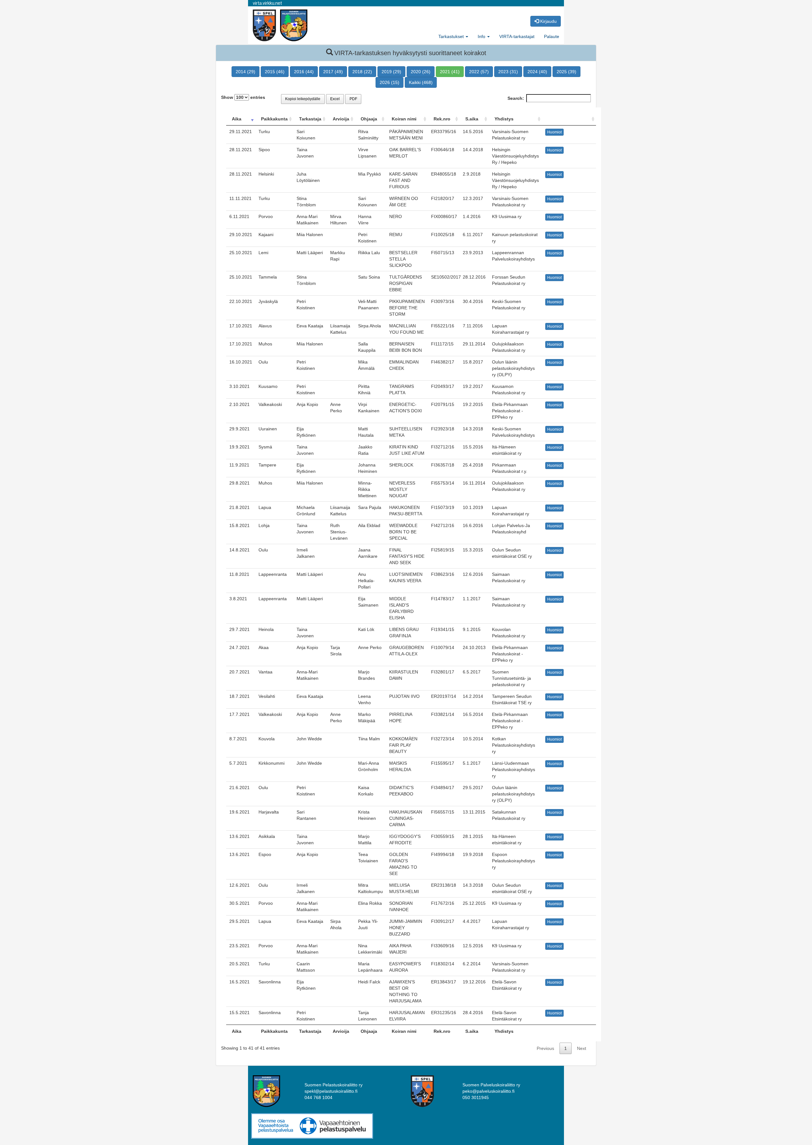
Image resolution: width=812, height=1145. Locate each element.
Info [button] (482, 36)
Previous (545, 1048)
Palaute (551, 36)
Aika (236, 118)
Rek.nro (442, 118)
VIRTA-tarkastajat (516, 36)
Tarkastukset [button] (451, 36)
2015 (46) (275, 71)
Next (581, 1048)
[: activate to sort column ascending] (569, 119)
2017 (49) (333, 71)
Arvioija (341, 118)
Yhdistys (504, 118)
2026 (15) (389, 82)
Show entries (243, 97)
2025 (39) (566, 71)
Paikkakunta (274, 118)
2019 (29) (391, 71)
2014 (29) (245, 71)
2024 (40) (537, 71)
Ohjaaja (369, 118)
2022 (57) (479, 71)
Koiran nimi (404, 118)
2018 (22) (362, 71)
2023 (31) (508, 71)
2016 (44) (304, 71)
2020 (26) (420, 71)
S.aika (471, 118)
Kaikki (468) (421, 82)
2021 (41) (450, 71)
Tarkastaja (310, 118)
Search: (516, 98)
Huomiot (554, 132)
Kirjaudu (548, 21)
